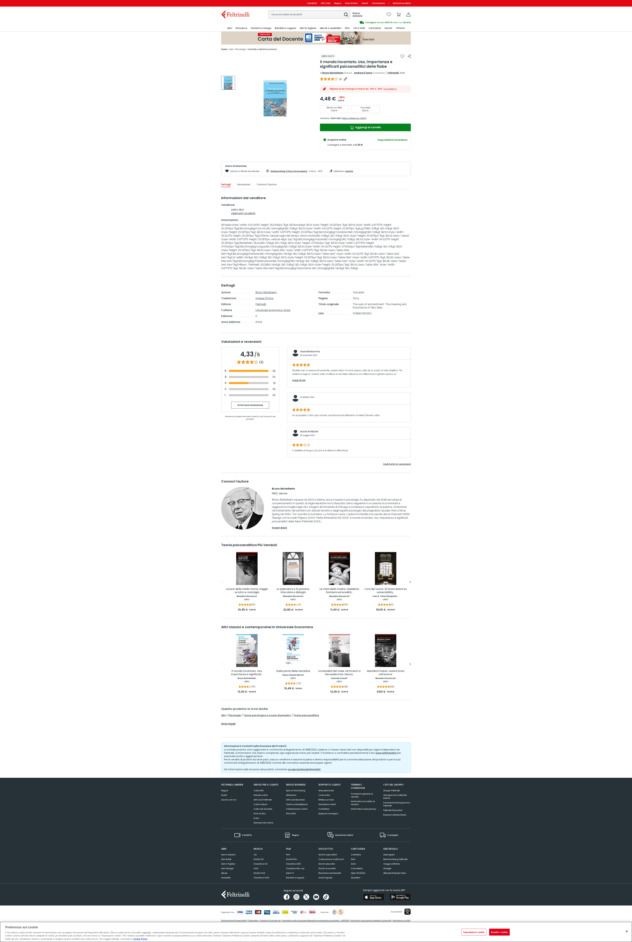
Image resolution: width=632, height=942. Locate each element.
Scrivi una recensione (250, 405)
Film (288, 854)
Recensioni (243, 184)
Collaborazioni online (296, 809)
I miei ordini (324, 795)
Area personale (326, 790)
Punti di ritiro (351, 3)
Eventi (365, 3)
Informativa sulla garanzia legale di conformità (370, 920)
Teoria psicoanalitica (306, 715)
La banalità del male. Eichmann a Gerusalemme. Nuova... (339, 672)
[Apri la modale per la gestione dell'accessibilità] (407, 911)
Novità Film (291, 859)
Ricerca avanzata (357, 14)
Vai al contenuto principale (235, 3)
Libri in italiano (228, 854)
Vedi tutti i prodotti (243, 213)
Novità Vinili (259, 873)
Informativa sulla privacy (363, 809)
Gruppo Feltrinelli (391, 790)
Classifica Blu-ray (295, 868)
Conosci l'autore (267, 184)
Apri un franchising (295, 790)
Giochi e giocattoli (327, 854)
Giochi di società (327, 868)
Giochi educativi (326, 863)
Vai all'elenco (390, 88)
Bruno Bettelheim (332, 72)
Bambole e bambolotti (329, 873)
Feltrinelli (393, 72)
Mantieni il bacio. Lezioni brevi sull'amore (385, 672)
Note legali (228, 724)
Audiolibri (226, 877)
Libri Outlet (226, 859)
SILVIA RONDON (309, 431)
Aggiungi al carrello (368, 127)
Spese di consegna (328, 813)
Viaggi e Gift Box (391, 863)
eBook (224, 873)
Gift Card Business (295, 799)
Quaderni (355, 877)
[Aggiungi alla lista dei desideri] (402, 56)
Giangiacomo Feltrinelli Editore (395, 796)
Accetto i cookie (499, 932)
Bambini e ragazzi (295, 877)
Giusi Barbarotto (310, 351)
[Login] (408, 14)
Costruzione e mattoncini (331, 859)
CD (255, 854)
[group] (363, 22)
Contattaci (323, 809)
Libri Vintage (227, 868)
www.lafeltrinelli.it (385, 753)
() (340, 79)
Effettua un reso (326, 799)
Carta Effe (258, 790)
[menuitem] (229, 28)
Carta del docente (263, 809)
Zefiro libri (335, 118)
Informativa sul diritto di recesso (363, 803)
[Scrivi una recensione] (345, 79)
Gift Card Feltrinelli (263, 799)
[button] (346, 15)
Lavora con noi (228, 799)
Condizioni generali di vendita (362, 795)
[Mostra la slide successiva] (410, 582)
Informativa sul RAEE (401, 920)
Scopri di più (279, 527)
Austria (349, 171)
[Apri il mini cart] (399, 14)
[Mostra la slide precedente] (222, 582)
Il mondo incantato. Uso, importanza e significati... (247, 672)
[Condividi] (409, 56)
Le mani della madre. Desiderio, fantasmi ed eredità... (339, 590)
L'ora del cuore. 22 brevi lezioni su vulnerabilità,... (385, 590)
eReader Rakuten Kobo (394, 873)
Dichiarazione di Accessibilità (234, 920)
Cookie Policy (140, 938)
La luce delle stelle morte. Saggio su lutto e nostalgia (247, 590)
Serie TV (290, 873)
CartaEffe (312, 3)
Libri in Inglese (228, 863)
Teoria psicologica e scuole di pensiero (267, 715)
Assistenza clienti (402, 3)
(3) (261, 362)
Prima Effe (291, 813)
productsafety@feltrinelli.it (304, 769)
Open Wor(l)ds (358, 873)
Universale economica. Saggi (272, 310)
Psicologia (234, 715)
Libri (223, 715)
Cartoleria (356, 854)
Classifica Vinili (261, 877)
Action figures (325, 877)
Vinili (256, 868)
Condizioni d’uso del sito (270, 920)
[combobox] (309, 14)
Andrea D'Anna (363, 72)
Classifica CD (260, 863)
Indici (256, 818)
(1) (274, 383)
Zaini (353, 863)
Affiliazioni (291, 795)
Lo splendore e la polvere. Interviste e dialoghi (293, 590)
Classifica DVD (293, 863)
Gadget (387, 868)
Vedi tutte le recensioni (397, 464)
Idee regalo (389, 854)
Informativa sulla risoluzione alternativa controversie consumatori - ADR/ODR (315, 920)
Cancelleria (357, 868)
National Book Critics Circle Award (289, 171)
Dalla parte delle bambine (293, 671)
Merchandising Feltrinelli (395, 859)
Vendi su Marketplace (297, 804)
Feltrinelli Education (393, 810)
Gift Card (325, 3)
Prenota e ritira (261, 795)
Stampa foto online (263, 822)
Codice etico (253, 920)
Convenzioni (378, 3)
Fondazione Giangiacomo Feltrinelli (396, 804)
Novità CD (258, 859)
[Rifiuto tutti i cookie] (626, 931)
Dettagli (226, 184)
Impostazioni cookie (473, 932)
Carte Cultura (260, 804)
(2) (274, 370)
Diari (353, 859)
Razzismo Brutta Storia (394, 814)
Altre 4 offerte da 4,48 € (354, 118)
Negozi (337, 3)
